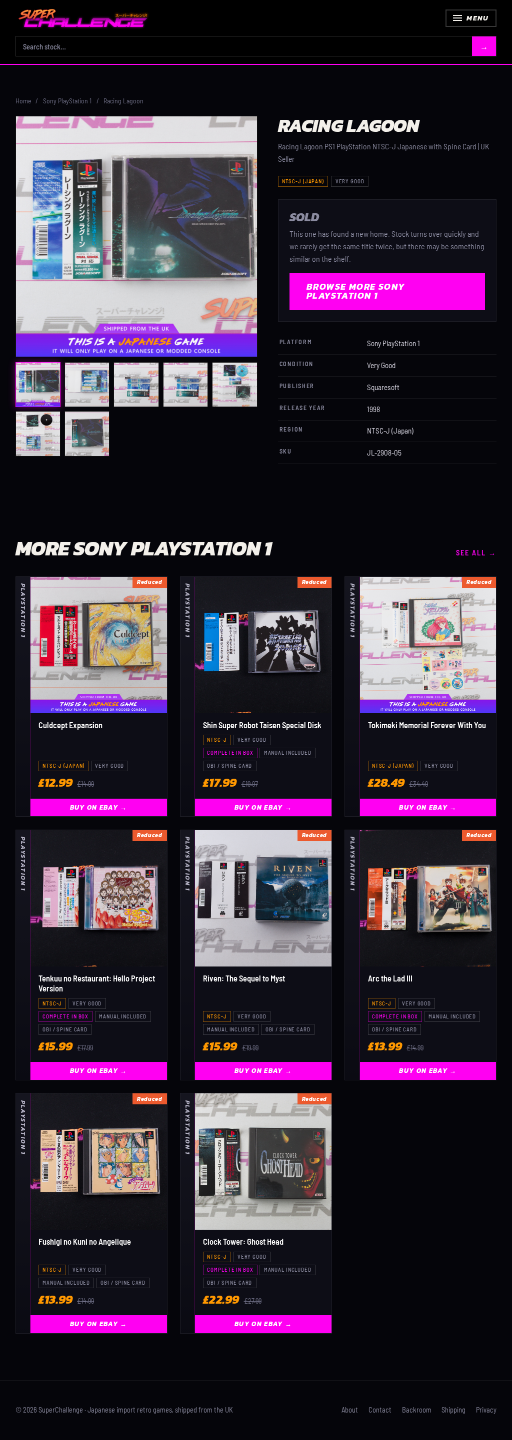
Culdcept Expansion (70, 725)
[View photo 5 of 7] (234, 384)
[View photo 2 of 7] (87, 384)
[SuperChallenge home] (83, 18)
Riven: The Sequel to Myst (244, 978)
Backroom (417, 1410)
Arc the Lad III (390, 978)
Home (23, 100)
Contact (380, 1410)
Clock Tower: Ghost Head (243, 1241)
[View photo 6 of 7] (38, 433)
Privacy (486, 1410)
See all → (476, 552)
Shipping (454, 1410)
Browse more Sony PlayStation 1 (356, 291)
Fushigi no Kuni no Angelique (84, 1241)
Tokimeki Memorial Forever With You (427, 725)
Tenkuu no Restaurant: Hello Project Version (96, 983)
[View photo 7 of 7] (87, 433)
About (350, 1410)
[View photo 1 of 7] (38, 384)
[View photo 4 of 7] (185, 384)
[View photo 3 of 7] (136, 384)
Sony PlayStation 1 (67, 100)
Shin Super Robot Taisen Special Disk (262, 725)
